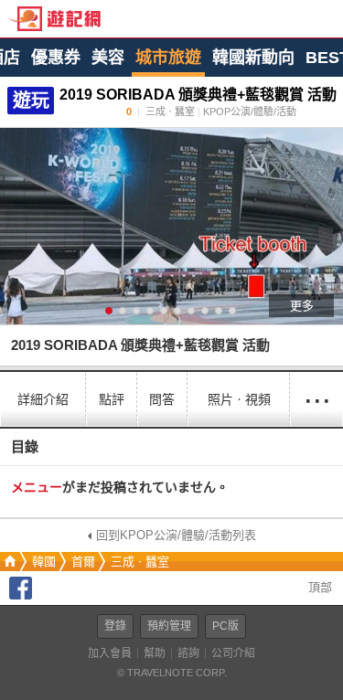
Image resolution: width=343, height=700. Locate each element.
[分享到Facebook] (20, 595)
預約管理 (169, 626)
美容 (107, 57)
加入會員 (110, 653)
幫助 (155, 653)
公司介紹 (233, 653)
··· (316, 399)
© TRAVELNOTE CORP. (172, 672)
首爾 (83, 561)
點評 (111, 399)
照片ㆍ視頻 (239, 399)
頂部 (318, 587)
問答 (162, 399)
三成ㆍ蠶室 (140, 561)
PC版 (225, 626)
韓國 (44, 561)
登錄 (115, 626)
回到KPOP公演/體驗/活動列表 (176, 535)
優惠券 (55, 57)
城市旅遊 (168, 57)
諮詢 (188, 653)
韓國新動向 (253, 57)
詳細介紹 (43, 399)
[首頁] (8, 561)
